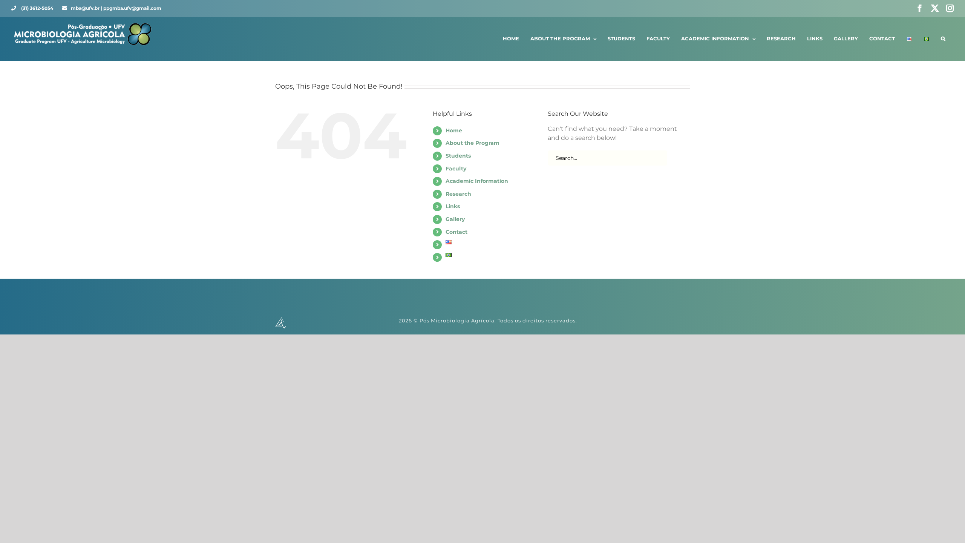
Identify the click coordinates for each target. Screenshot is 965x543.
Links (453, 206)
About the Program (472, 143)
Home (454, 130)
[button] (943, 38)
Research (458, 193)
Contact (456, 232)
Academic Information (477, 181)
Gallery (455, 219)
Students (458, 155)
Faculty (456, 168)
